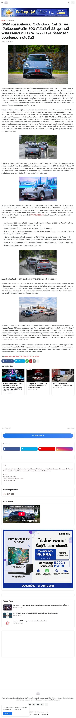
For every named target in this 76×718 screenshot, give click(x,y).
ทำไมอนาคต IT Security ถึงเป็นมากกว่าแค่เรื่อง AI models (30, 621)
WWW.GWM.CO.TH (37, 215)
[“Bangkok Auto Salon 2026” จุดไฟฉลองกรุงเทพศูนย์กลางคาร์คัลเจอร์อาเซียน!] (38, 375)
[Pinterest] (30, 361)
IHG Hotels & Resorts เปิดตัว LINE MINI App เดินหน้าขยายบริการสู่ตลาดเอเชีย (35, 613)
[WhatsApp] (27, 361)
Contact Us (44, 715)
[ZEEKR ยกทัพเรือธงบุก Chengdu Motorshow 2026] (63, 375)
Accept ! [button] (7, 713)
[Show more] (37, 361)
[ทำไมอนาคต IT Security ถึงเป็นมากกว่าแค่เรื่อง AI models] (7, 623)
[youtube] (46, 449)
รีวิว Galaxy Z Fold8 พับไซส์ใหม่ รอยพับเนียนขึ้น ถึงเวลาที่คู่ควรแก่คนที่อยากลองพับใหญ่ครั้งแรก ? (41, 605)
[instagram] (64, 449)
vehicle (37, 356)
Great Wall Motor (21, 356)
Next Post (70, 428)
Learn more (17, 709)
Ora (33, 356)
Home (3, 20)
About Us (36, 715)
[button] (2, 2)
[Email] (34, 361)
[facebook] (11, 449)
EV (14, 356)
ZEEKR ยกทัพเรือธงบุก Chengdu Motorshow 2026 (62, 384)
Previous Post (6, 428)
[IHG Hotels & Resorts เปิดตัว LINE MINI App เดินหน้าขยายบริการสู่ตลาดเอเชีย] (7, 615)
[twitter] (29, 449)
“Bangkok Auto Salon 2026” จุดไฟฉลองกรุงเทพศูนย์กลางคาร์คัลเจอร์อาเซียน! (37, 385)
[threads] (46, 704)
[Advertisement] (38, 411)
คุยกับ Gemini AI (38, 436)
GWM (29, 356)
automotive (10, 20)
